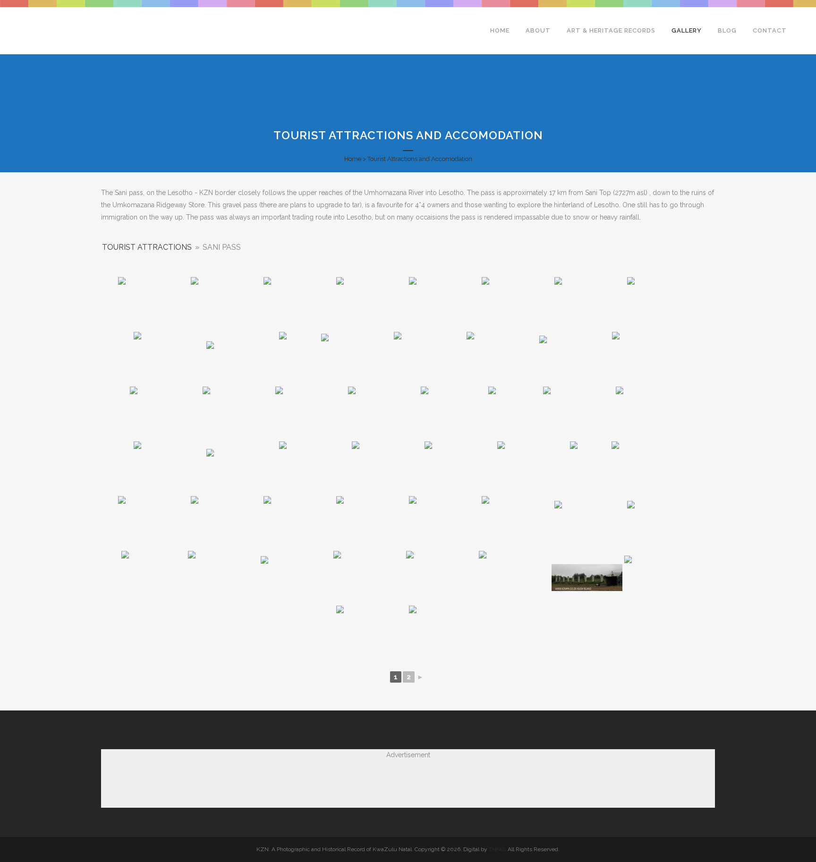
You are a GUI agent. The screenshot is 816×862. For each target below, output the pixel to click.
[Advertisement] (408, 782)
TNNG (497, 849)
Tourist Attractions (147, 247)
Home (352, 158)
